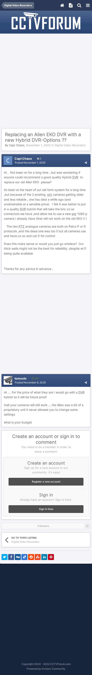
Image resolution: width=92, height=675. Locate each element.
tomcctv (21, 378)
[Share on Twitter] (4, 557)
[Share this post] (86, 162)
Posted (30, 162)
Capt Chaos (16, 145)
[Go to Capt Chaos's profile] (8, 160)
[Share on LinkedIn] (44, 557)
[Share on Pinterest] (51, 557)
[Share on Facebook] (11, 557)
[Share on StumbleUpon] (38, 557)
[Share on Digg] (18, 557)
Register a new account (46, 481)
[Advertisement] (46, 81)
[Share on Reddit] (31, 557)
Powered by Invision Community (46, 668)
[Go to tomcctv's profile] (8, 380)
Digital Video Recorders (70, 145)
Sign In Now (46, 509)
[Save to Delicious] (24, 557)
